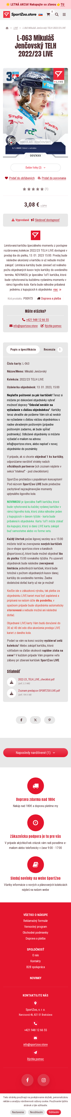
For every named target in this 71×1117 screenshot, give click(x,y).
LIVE (15, 27)
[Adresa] (35, 1003)
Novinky (35, 978)
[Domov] (19, 14)
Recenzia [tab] (52, 349)
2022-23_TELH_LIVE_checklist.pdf (36, 681)
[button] (62, 113)
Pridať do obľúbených (21, 178)
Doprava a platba (51, 298)
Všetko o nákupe (35, 915)
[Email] (35, 1038)
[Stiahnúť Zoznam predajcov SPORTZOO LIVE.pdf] (11, 693)
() (46, 189)
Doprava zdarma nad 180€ (35, 799)
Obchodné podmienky (35, 932)
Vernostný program (35, 926)
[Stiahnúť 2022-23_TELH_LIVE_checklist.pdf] (11, 682)
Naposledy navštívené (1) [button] (33, 753)
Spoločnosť (35, 949)
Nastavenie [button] (18, 1112)
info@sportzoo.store (25, 326)
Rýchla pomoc (53, 326)
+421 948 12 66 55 (37, 320)
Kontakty (35, 961)
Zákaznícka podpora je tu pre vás (35, 836)
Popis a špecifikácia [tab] (23, 349)
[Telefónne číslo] (35, 1023)
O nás (35, 955)
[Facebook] (27, 1080)
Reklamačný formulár (35, 921)
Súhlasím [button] (54, 1112)
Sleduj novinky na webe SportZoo (35, 878)
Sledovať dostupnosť (47, 220)
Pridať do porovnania (54, 178)
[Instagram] (43, 1080)
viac (55, 289)
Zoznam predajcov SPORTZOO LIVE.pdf (39, 692)
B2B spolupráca (35, 967)
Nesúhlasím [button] (36, 1112)
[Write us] (35, 1052)
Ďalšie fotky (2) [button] (33, 167)
